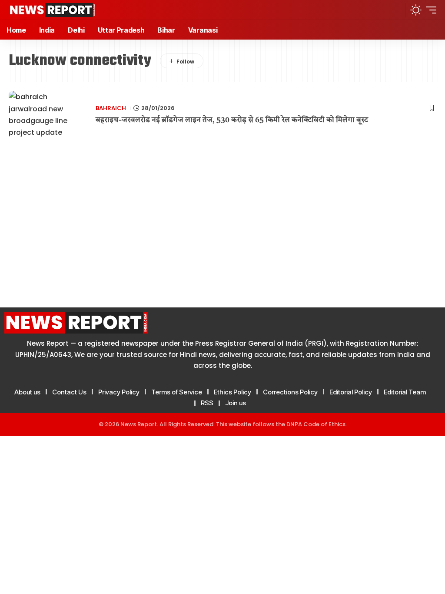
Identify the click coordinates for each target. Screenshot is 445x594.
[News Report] (52, 10)
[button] (395, 9)
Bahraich (111, 108)
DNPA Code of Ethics (315, 424)
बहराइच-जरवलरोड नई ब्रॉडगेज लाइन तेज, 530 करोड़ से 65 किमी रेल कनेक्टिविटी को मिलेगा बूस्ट (232, 120)
